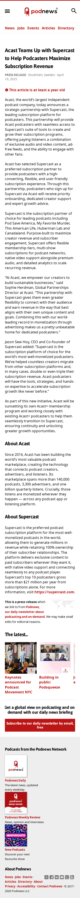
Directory (66, 28)
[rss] (72, 879)
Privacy (10, 886)
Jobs (21, 28)
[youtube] (62, 879)
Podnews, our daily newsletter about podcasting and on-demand (25, 612)
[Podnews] (26, 11)
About (38, 882)
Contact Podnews (49, 886)
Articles (48, 28)
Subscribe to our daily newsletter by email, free (40, 725)
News (10, 28)
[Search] (74, 13)
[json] (67, 879)
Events (33, 28)
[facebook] (52, 879)
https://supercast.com (54, 592)
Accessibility (26, 886)
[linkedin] (57, 879)
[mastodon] (47, 879)
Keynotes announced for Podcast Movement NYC (18, 684)
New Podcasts (15, 850)
